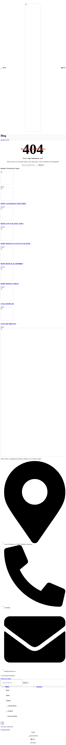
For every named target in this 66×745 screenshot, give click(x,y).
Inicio (2, 140)
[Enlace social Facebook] (29, 2)
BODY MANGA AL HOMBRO (12, 264)
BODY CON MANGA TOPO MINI (13, 204)
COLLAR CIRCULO (8, 324)
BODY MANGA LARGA (10, 284)
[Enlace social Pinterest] (33, 2)
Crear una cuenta (5, 729)
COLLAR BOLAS (7, 304)
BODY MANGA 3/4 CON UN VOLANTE (15, 243)
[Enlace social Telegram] (37, 2)
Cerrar (2, 723)
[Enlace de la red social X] (31, 2)
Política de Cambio (6, 678)
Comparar (10, 711)
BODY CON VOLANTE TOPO (12, 224)
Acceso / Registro (12, 716)
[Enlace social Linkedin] (35, 2)
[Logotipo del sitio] (33, 131)
